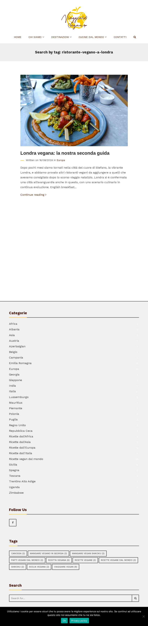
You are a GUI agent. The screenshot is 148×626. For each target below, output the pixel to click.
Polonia (14, 414)
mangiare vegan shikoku (88, 553)
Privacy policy (79, 620)
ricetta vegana (59, 560)
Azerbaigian (17, 346)
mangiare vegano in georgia (48, 553)
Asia (12, 335)
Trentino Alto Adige (22, 481)
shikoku (17, 567)
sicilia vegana (39, 567)
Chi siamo (35, 37)
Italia (12, 391)
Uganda (14, 487)
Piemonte (15, 408)
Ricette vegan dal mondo (26, 459)
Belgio (13, 352)
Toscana (14, 475)
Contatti (120, 37)
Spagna (14, 470)
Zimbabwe (16, 492)
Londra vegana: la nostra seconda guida (64, 153)
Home (17, 37)
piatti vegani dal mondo (27, 560)
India (12, 385)
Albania (14, 329)
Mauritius (15, 402)
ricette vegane (85, 560)
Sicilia (13, 464)
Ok (64, 620)
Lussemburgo (19, 397)
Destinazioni (60, 37)
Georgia (14, 374)
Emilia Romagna (20, 363)
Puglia (13, 419)
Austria (14, 340)
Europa (61, 160)
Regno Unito (17, 425)
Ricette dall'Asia (20, 442)
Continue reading (32, 194)
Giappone (15, 380)
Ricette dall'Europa (22, 447)
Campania (16, 357)
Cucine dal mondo (92, 37)
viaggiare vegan (65, 567)
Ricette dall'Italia (20, 453)
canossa (18, 553)
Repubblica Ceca (20, 430)
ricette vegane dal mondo (118, 560)
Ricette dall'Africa (21, 436)
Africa (13, 323)
